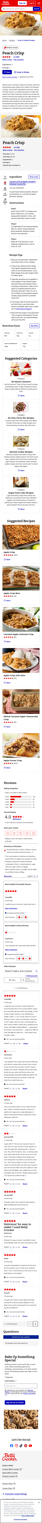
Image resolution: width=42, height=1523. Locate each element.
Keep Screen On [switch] (5, 202)
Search (36, 9)
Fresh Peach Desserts (24, 309)
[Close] (39, 1502)
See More (34, 326)
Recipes (12, 40)
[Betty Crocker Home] (6, 3)
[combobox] (18, 9)
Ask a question (19, 59)
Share (5, 195)
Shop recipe (34, 177)
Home (4, 40)
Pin (5, 184)
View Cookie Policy (27, 1515)
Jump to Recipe (23, 72)
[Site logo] (10, 1457)
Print (5, 190)
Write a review (7, 59)
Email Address (10, 1381)
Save (8, 72)
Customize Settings (20, 1519)
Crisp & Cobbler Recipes (26, 40)
